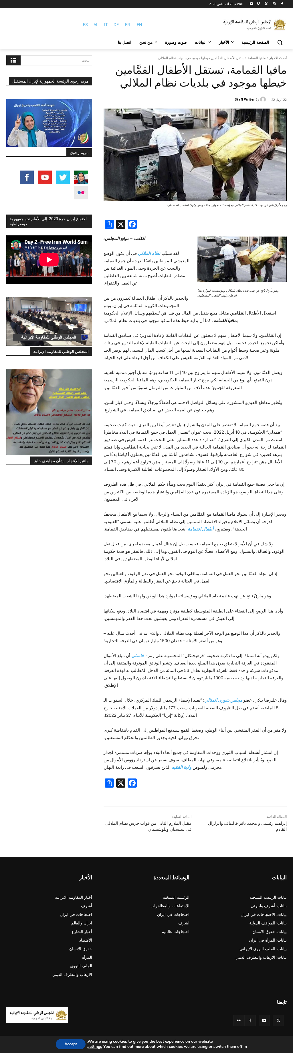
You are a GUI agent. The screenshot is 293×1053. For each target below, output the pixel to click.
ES (85, 24)
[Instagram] (274, 4)
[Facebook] (282, 4)
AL (96, 24)
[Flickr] (238, 1020)
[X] (266, 4)
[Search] (13, 60)
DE (116, 24)
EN (139, 24)
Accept (70, 1044)
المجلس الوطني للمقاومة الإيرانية (61, 351)
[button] (280, 42)
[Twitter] (278, 1020)
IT (106, 24)
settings (95, 1046)
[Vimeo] (258, 4)
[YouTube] (264, 1020)
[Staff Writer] (264, 99)
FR (127, 24)
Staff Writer (245, 99)
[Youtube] (251, 4)
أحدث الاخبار (278, 57)
